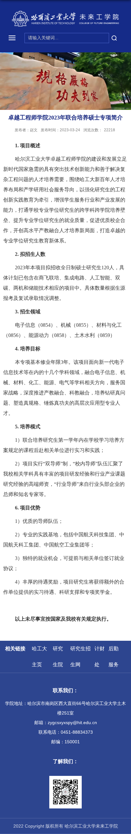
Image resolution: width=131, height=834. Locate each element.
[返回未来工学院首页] (66, 18)
